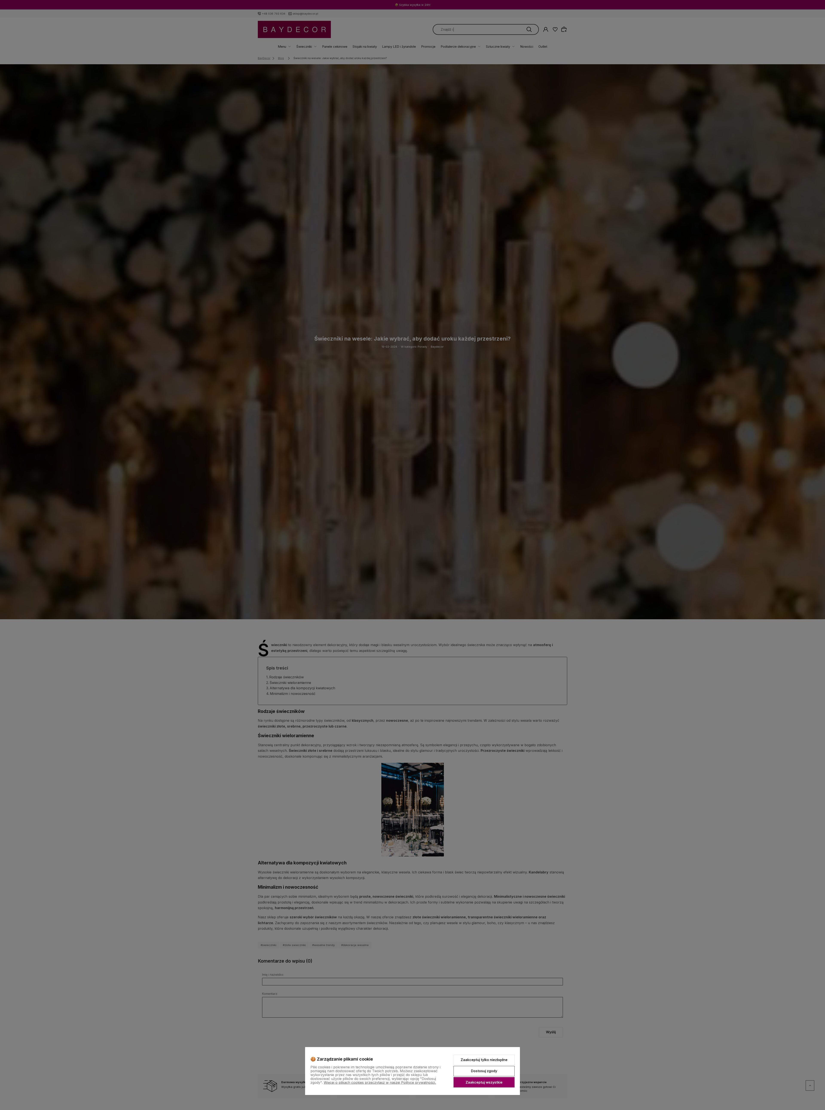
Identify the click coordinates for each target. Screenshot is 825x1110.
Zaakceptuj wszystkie (484, 1082)
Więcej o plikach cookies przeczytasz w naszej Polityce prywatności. (380, 1082)
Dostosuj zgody (484, 1071)
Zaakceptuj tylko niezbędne (484, 1060)
